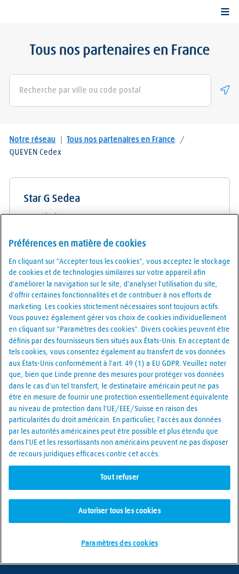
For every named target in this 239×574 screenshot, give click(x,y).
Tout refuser (119, 477)
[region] (119, 389)
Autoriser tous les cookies (119, 511)
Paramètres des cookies (119, 543)
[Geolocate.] (225, 90)
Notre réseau (32, 140)
